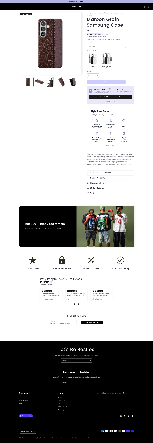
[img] (77, 282)
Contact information (88, 438)
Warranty (61, 410)
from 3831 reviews (46, 285)
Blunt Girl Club (23, 400)
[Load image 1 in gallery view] (28, 82)
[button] (4, 7)
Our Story (22, 397)
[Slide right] (80, 82)
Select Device (91, 43)
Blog (20, 404)
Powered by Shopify (36, 438)
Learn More (110, 146)
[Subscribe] (90, 360)
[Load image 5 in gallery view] (73, 82)
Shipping (89, 36)
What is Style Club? (110, 101)
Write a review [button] (92, 322)
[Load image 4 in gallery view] (62, 82)
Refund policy (46, 438)
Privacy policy (56, 438)
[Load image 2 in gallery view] (39, 82)
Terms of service (66, 438)
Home (88, 13)
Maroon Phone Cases (97, 13)
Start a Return (62, 407)
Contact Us (61, 400)
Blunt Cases (27, 438)
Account (61, 397)
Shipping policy (76, 438)
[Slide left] (21, 82)
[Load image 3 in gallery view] (51, 82)
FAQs (59, 404)
